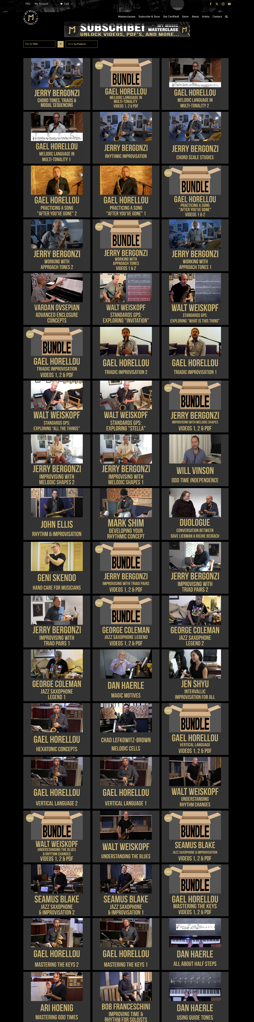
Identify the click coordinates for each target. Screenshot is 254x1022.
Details (56, 84)
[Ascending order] (60, 44)
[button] (226, 16)
